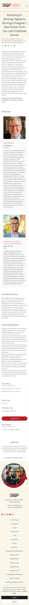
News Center (14, 555)
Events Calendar (10, 39)
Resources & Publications (14, 551)
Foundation (14, 524)
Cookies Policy (14, 570)
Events (14, 543)
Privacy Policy (14, 567)
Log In (14, 528)
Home (3, 39)
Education (14, 547)
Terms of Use (14, 563)
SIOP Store (14, 520)
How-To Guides (14, 578)
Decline (14, 602)
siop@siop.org (16, 505)
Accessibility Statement (14, 574)
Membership (14, 559)
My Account (14, 531)
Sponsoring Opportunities (14, 582)
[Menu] (27, 6)
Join (14, 535)
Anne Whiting (13, 100)
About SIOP (14, 539)
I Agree (14, 597)
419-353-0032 (17, 507)
